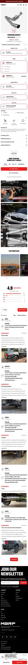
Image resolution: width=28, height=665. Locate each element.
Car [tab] (9, 164)
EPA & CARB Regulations (6, 649)
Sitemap (2, 645)
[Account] (24, 5)
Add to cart (20, 662)
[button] (14, 37)
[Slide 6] (15, 278)
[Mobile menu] (26, 5)
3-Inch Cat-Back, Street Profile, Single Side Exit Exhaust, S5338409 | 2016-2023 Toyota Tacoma (16, 327)
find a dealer (6, 662)
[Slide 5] (13, 278)
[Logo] (3, 4)
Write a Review (23, 310)
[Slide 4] (11, 278)
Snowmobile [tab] (21, 164)
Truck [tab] (5, 164)
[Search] (18, 5)
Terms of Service (4, 641)
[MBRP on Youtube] (2, 637)
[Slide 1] (7, 278)
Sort (15, 315)
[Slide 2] (8, 278)
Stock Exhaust (15, 173)
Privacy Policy (4, 643)
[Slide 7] (16, 278)
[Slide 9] (19, 278)
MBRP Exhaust (14, 169)
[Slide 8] (18, 278)
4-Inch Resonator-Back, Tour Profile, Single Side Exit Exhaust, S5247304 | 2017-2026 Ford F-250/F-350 (16, 519)
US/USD (14, 652)
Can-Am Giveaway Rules (6, 647)
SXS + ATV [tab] (14, 164)
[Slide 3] (10, 278)
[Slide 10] (21, 278)
